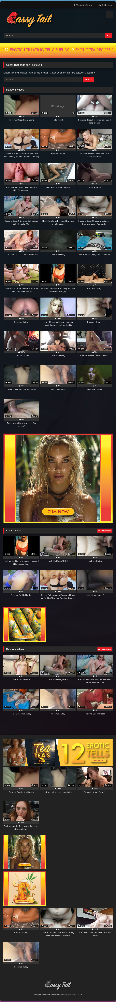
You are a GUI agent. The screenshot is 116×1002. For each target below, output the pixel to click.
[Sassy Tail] (58, 20)
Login (98, 5)
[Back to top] (107, 993)
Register (108, 5)
